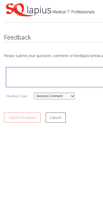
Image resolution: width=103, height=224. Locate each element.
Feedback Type (16, 96)
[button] (22, 118)
